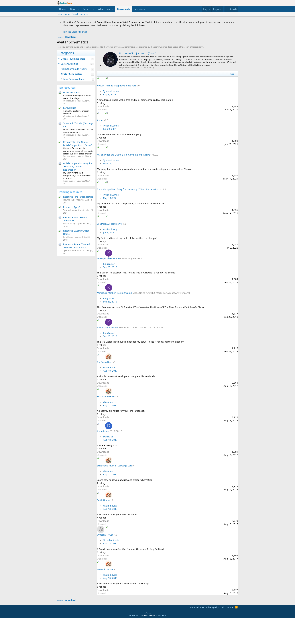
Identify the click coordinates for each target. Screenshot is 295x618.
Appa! (100, 120)
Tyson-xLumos (111, 91)
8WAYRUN (162, 615)
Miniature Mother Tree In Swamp (114, 292)
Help (223, 607)
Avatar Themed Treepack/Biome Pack (116, 85)
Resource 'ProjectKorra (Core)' (137, 53)
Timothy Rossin (111, 540)
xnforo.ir (147, 613)
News (73, 8)
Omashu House (105, 534)
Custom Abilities (69, 63)
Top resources (67, 87)
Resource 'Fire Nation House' (78, 196)
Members (139, 8)
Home (62, 8)
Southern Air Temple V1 (109, 223)
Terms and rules (196, 607)
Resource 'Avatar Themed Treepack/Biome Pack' (76, 246)
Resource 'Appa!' (71, 207)
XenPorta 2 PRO (135, 615)
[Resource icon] (100, 529)
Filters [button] (231, 73)
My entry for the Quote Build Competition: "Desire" (77, 143)
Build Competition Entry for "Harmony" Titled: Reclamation (77, 166)
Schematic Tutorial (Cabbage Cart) (115, 465)
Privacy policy (212, 607)
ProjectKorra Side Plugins (74, 68)
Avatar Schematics (71, 73)
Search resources (80, 14)
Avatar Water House (107, 327)
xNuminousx (110, 367)
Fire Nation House (106, 396)
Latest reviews (63, 14)
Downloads (123, 8)
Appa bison (103, 431)
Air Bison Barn (104, 361)
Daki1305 (108, 436)
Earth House (69, 107)
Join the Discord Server (75, 31)
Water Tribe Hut (71, 92)
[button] (78, 9)
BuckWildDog (110, 229)
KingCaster (108, 263)
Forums (87, 8)
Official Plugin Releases (73, 58)
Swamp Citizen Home (108, 258)
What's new (104, 8)
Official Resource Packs (73, 78)
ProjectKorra (124, 67)
